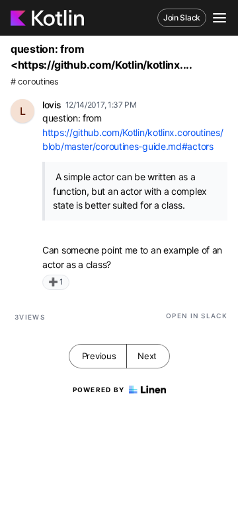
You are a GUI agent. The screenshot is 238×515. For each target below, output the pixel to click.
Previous (99, 356)
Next (147, 356)
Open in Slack (196, 316)
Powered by (99, 390)
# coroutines (34, 81)
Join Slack (181, 17)
